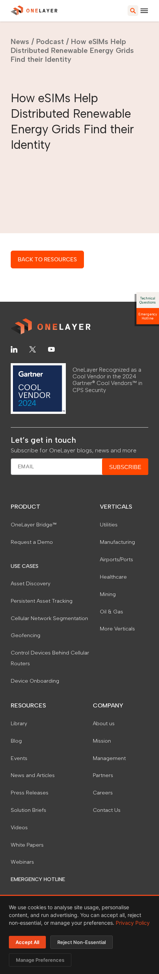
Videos (19, 827)
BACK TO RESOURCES (47, 259)
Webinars (22, 861)
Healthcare (113, 576)
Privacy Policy (133, 923)
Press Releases (29, 792)
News (20, 41)
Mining (108, 594)
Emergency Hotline (147, 316)
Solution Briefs (28, 810)
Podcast (50, 41)
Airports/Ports (116, 559)
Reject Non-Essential (81, 942)
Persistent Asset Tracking (41, 601)
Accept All (27, 942)
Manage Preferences (40, 960)
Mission (102, 740)
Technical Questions (147, 300)
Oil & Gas (111, 611)
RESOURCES (28, 705)
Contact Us (107, 810)
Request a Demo (32, 542)
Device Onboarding (35, 680)
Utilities (109, 524)
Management (109, 758)
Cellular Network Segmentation (49, 618)
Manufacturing (117, 542)
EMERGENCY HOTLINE (38, 879)
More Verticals (117, 628)
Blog (16, 740)
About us (104, 723)
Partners (103, 775)
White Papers (27, 844)
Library (19, 723)
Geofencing (25, 635)
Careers (103, 792)
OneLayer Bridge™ (34, 524)
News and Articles (33, 775)
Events (19, 758)
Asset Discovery (30, 583)
